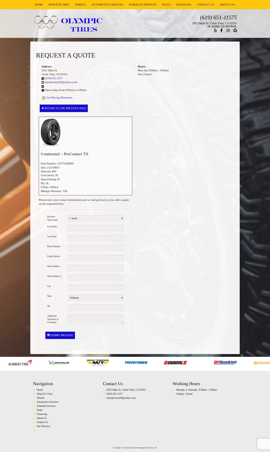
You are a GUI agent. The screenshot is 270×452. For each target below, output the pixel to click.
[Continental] (222, 362)
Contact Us (205, 4)
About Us (226, 4)
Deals (166, 4)
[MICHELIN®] (17, 362)
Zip (48, 306)
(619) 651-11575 (218, 17)
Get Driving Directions (59, 97)
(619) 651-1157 (54, 78)
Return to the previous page (65, 108)
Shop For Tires (58, 4)
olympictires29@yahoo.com (61, 82)
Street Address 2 (54, 276)
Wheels (80, 4)
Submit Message (61, 335)
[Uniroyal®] (133, 362)
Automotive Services (107, 4)
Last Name (52, 236)
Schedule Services (142, 4)
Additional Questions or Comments (52, 318)
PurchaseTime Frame (52, 218)
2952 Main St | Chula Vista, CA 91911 (214, 23)
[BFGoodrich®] (183, 362)
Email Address (53, 256)
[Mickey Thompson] (55, 362)
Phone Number (53, 246)
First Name (52, 226)
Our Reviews (43, 426)
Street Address (53, 266)
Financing (184, 4)
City (49, 286)
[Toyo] (94, 362)
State (49, 296)
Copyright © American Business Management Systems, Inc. (135, 448)
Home (39, 4)
